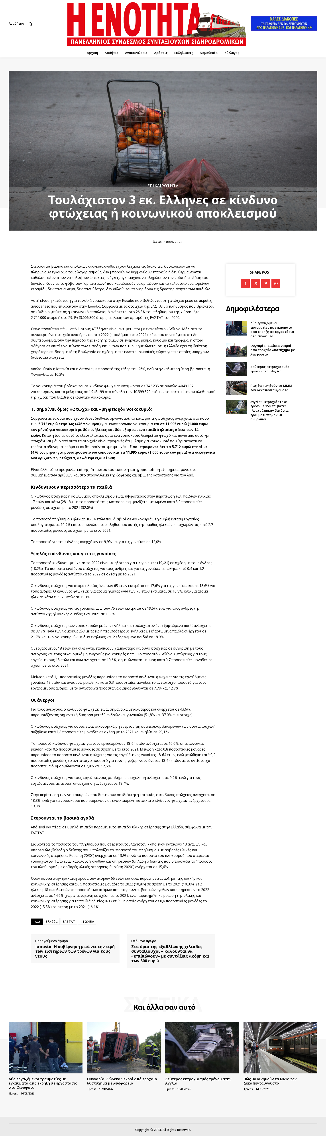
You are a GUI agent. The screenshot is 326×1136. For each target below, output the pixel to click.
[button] (21, 24)
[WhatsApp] (275, 283)
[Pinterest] (265, 283)
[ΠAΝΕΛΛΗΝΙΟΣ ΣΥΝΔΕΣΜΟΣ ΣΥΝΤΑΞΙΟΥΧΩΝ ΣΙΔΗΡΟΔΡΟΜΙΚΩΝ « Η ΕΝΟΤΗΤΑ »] (156, 24)
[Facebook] (245, 283)
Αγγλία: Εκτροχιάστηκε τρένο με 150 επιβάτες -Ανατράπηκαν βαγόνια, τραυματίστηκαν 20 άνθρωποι (269, 410)
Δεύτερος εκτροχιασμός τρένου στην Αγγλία (269, 369)
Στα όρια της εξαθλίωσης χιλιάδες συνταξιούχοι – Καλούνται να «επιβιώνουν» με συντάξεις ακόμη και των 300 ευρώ (170, 953)
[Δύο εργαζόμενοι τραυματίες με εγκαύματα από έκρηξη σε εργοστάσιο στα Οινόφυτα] (236, 328)
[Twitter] (255, 283)
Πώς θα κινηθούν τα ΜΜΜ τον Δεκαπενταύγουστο (271, 387)
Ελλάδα (52, 921)
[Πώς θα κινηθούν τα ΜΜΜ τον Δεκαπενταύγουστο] (236, 388)
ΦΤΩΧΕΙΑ (87, 921)
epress (13, 1093)
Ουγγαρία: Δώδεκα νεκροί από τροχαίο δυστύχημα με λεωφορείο (272, 350)
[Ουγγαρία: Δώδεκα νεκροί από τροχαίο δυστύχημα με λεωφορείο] (236, 350)
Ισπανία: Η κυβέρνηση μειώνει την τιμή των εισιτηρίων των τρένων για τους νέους (75, 951)
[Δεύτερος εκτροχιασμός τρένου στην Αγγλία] (236, 369)
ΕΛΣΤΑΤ (69, 921)
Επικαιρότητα (163, 186)
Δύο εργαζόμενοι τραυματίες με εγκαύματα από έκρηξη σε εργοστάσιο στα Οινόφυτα (272, 329)
